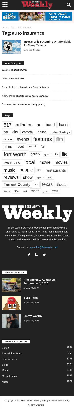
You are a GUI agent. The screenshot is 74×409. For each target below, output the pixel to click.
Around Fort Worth (12, 353)
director (8, 139)
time (16, 191)
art (39, 124)
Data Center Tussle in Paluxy (34, 87)
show (28, 177)
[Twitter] (44, 255)
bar (6, 132)
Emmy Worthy (33, 316)
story (50, 177)
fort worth (15, 154)
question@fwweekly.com (43, 247)
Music (5, 370)
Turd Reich (31, 298)
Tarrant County (17, 184)
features (42, 139)
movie (44, 162)
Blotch (5, 347)
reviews (11, 177)
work (25, 191)
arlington (24, 124)
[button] (68, 5)
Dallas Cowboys (60, 132)
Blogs (5, 364)
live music (12, 162)
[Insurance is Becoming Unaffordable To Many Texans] (11, 47)
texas (47, 184)
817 (8, 125)
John (4, 78)
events (23, 139)
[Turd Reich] (11, 303)
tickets (7, 191)
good (47, 154)
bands (64, 125)
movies (61, 162)
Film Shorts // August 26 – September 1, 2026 (40, 281)
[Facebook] (30, 255)
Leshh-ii (6, 70)
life (65, 154)
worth (35, 191)
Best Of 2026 (20, 70)
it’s (56, 154)
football (32, 146)
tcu (36, 184)
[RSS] (37, 255)
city (15, 132)
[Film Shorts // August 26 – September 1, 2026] (11, 285)
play (39, 170)
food (20, 146)
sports (40, 177)
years (55, 191)
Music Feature (10, 376)
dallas (42, 132)
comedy (27, 132)
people (26, 170)
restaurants (56, 170)
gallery (35, 154)
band (50, 124)
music (9, 170)
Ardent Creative (36, 404)
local (29, 162)
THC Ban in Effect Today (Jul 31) (29, 104)
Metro (5, 381)
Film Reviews (9, 359)
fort (43, 146)
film (59, 139)
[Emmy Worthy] (11, 321)
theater (62, 185)
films (8, 146)
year (45, 191)
